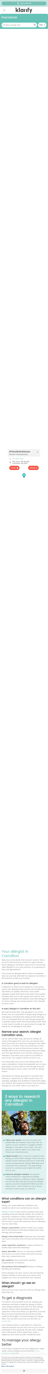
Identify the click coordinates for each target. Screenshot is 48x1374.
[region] (24, 489)
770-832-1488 (17, 459)
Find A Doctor (25, 3)
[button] (24, 475)
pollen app (6, 1321)
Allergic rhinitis (8, 1212)
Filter (41, 25)
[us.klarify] (24, 10)
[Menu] (4, 10)
